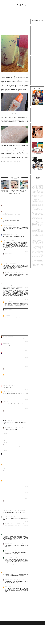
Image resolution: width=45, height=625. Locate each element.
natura (42, 234)
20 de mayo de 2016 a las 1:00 (11, 550)
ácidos (42, 179)
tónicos (41, 258)
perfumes (36, 241)
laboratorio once (41, 221)
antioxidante (34, 183)
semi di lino (39, 251)
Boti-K (35, 191)
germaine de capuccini (40, 210)
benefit (38, 188)
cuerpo (33, 200)
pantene (36, 239)
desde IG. (36, 202)
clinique (38, 196)
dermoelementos (41, 201)
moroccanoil (41, 233)
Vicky (4, 352)
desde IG (33, 202)
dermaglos (33, 201)
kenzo (39, 218)
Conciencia (33, 198)
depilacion (41, 200)
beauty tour (41, 186)
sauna (42, 250)
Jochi (4, 336)
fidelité (35, 209)
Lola (4, 240)
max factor (35, 230)
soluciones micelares (35, 254)
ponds (32, 245)
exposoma (41, 207)
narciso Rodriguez (36, 234)
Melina (4, 391)
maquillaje (34, 227)
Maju (6, 301)
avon (34, 184)
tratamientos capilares (35, 260)
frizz (32, 210)
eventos (35, 206)
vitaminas (37, 264)
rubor (32, 250)
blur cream (35, 190)
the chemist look (36, 257)
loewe (35, 225)
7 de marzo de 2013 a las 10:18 (13, 234)
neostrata (38, 236)
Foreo (38, 209)
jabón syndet (41, 217)
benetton (40, 188)
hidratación (33, 215)
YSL (38, 266)
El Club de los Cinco (7, 488)
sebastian (36, 251)
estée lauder (41, 206)
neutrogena (41, 236)
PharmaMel (36, 242)
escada (36, 206)
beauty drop (41, 185)
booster (33, 191)
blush (38, 190)
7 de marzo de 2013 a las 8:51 (13, 211)
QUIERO (36, 248)
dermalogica (36, 201)
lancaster (38, 222)
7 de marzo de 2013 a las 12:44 (10, 336)
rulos (34, 250)
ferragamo (33, 209)
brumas (42, 191)
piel (40, 242)
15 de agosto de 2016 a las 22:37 (14, 586)
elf (40, 204)
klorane (38, 219)
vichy (42, 262)
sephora (42, 251)
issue (38, 217)
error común (33, 206)
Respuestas (5, 367)
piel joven (35, 243)
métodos (33, 232)
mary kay (38, 228)
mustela (33, 234)
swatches (41, 255)
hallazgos (33, 212)
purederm (33, 248)
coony (36, 198)
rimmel (35, 249)
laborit (32, 222)
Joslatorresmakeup (7, 218)
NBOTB (42, 235)
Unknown (5, 263)
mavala (33, 230)
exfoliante (33, 207)
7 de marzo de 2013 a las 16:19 (19, 427)
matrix (42, 229)
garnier (35, 210)
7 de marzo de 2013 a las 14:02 (11, 385)
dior (40, 202)
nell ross (34, 236)
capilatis (40, 193)
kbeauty (37, 218)
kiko (36, 219)
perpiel (39, 241)
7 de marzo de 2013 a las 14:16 (11, 391)
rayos (40, 248)
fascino (39, 208)
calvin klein (37, 193)
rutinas (36, 250)
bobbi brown (41, 190)
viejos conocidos (36, 263)
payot (37, 240)
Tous (38, 259)
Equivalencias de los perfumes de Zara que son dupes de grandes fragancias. (37, 154)
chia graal (36, 195)
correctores (39, 198)
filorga (37, 209)
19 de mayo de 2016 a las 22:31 (19, 543)
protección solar (34, 247)
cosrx (42, 198)
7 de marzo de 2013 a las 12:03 (12, 263)
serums (33, 252)
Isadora (35, 217)
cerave (40, 194)
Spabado (41, 254)
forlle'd (40, 209)
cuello (42, 199)
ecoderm (35, 203)
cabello (39, 192)
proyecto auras (39, 247)
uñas (42, 262)
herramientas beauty (39, 214)
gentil (36, 210)
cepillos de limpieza (36, 194)
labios (37, 221)
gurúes (39, 211)
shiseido (38, 252)
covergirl (33, 199)
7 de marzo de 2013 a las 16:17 (19, 309)
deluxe (39, 200)
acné (32, 180)
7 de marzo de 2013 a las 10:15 (10, 225)
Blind (32, 190)
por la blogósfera (35, 245)
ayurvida (37, 184)
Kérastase (33, 219)
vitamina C (33, 264)
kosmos (40, 219)
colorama (36, 197)
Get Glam (22, 5)
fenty (42, 208)
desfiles (38, 202)
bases (42, 184)
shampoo (36, 252)
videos (33, 263)
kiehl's (35, 219)
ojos (39, 238)
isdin (37, 217)
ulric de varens (38, 261)
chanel (32, 195)
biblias (42, 188)
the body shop (38, 256)
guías (36, 211)
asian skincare (36, 183)
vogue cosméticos (36, 265)
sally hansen (39, 250)
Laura (4, 225)
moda (38, 233)
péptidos (33, 241)
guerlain (33, 211)
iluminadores (37, 215)
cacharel (35, 193)
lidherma (33, 224)
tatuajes (34, 256)
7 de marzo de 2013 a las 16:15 (19, 253)
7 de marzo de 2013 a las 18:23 (19, 444)
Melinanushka (5, 211)
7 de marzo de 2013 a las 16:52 (15, 315)
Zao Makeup (40, 266)
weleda (33, 266)
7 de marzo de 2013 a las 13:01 (12, 301)
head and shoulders (38, 212)
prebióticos (41, 245)
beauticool (38, 185)
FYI (33, 210)
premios (33, 246)
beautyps (34, 187)
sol (42, 253)
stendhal (37, 255)
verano (40, 262)
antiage (41, 181)
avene (42, 183)
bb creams (35, 185)
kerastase (41, 218)
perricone (42, 241)
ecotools (38, 203)
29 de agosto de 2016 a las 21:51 (12, 557)
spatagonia (33, 255)
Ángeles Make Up (6, 401)
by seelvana (36, 192)
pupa (42, 247)
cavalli (42, 193)
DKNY (42, 202)
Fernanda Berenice (7, 343)
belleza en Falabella (34, 188)
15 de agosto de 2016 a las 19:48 (19, 579)
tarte (32, 256)
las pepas (39, 223)
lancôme (42, 222)
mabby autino (39, 225)
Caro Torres (7, 315)
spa (39, 254)
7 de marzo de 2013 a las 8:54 (16, 218)
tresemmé (33, 261)
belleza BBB (41, 187)
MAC (42, 225)
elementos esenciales (37, 204)
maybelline (38, 230)
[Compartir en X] (16, 193)
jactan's (32, 218)
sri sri (35, 255)
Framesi (42, 209)
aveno (32, 184)
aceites (39, 179)
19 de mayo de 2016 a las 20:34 (9, 534)
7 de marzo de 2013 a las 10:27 (10, 240)
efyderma (42, 203)
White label (36, 266)
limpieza (36, 224)
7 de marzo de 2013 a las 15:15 (15, 401)
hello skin (38, 213)
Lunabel (4, 385)
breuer (37, 191)
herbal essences (41, 213)
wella (34, 266)
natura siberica (34, 235)
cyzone (36, 200)
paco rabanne (33, 239)
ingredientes (39, 216)
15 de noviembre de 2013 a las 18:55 (12, 494)
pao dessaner (39, 239)
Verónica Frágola (8, 253)
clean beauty (35, 196)
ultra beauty (41, 261)
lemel (42, 223)
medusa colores (34, 231)
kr (41, 219)
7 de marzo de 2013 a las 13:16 (16, 343)
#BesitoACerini (34, 179)
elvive (37, 205)
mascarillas (39, 229)
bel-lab (38, 187)
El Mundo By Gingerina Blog (8, 510)
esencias (38, 206)
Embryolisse (39, 205)
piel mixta (39, 243)
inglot (36, 216)
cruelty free (39, 199)
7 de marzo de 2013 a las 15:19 (11, 420)
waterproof (42, 265)
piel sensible (35, 244)
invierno (33, 217)
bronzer (39, 191)
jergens (34, 218)
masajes (35, 229)
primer (35, 246)
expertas (38, 207)
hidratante (38, 215)
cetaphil (42, 194)
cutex (35, 200)
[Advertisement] (14, 23)
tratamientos (41, 259)
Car (3, 516)
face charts (33, 208)
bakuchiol (39, 184)
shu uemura (41, 252)
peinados (39, 240)
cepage (33, 194)
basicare (33, 185)
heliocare (36, 213)
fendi (40, 208)
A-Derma (37, 179)
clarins (32, 196)
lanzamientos (35, 223)
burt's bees (33, 192)
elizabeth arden (34, 205)
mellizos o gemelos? (40, 231)
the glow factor (41, 257)
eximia (36, 207)
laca (35, 222)
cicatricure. (42, 195)
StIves (39, 255)
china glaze (39, 195)
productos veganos (39, 246)
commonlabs (38, 197)
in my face (33, 216)
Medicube (42, 230)
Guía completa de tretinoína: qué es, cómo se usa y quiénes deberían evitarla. (37, 139)
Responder (26, 232)
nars (39, 234)
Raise (38, 248)
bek (36, 187)
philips (39, 242)
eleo (4, 453)
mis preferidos (35, 233)
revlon (33, 249)
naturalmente (38, 235)
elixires (42, 204)
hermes (32, 214)
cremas (35, 199)
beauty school (34, 186)
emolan (42, 205)
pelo (42, 240)
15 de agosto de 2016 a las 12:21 (12, 572)
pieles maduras (40, 244)
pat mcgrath (34, 240)
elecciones (33, 204)
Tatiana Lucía (5, 234)
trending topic (40, 260)
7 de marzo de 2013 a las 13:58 (9, 359)
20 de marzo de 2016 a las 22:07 (19, 523)
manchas (33, 226)
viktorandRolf (41, 263)
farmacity (37, 208)
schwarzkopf (33, 251)
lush (36, 225)
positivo (39, 245)
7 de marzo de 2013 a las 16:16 (19, 272)
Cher (34, 195)
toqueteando (35, 259)
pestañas (33, 242)
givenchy (39, 211)
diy (41, 202)
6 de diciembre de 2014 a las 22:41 (20, 510)
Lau (3, 534)
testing (36, 256)
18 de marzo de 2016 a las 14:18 (10, 516)
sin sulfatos (35, 253)
